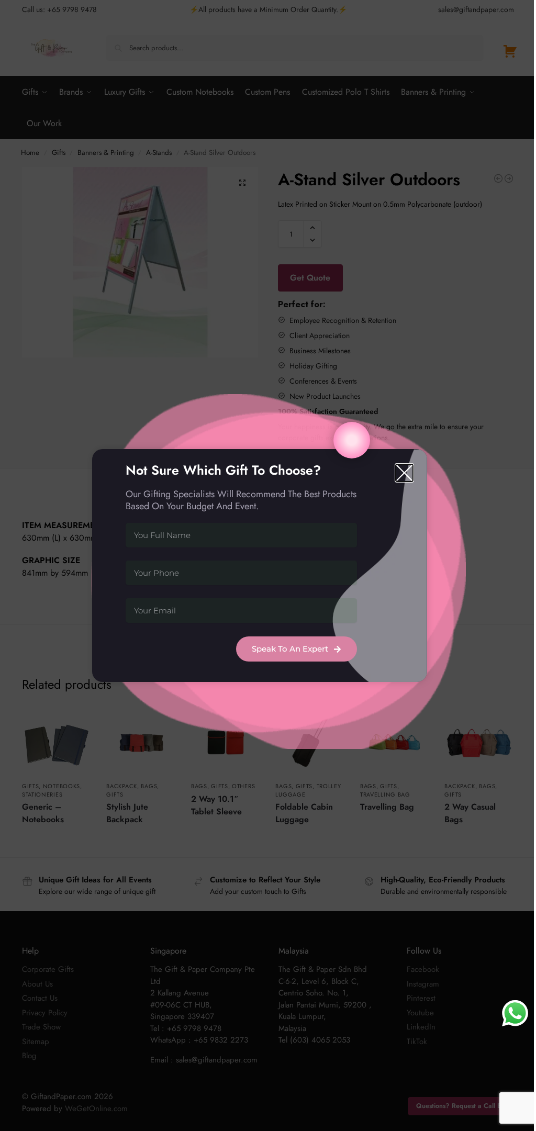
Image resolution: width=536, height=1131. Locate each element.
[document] (268, 565)
